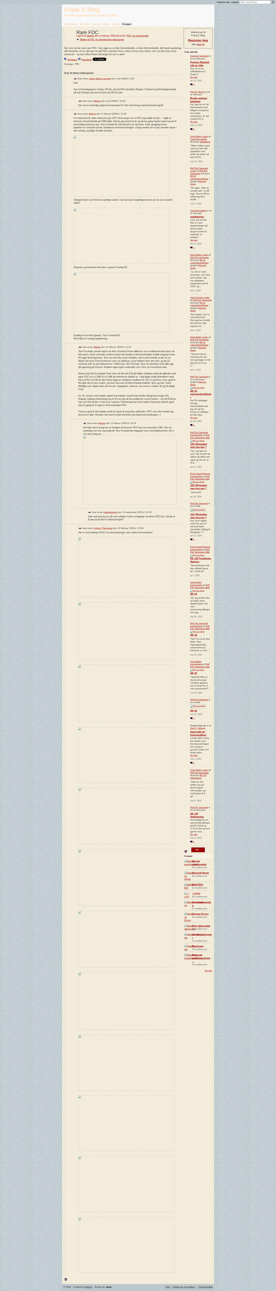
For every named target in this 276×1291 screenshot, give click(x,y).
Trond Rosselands (198, 139)
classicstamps (110, 512)
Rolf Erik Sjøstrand (199, 168)
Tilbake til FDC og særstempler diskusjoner (102, 39)
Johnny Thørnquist (103, 528)
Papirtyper (198, 946)
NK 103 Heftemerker (198, 776)
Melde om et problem (184, 1287)
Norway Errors (200, 914)
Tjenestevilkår (205, 1287)
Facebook (86, 59)
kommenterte (196, 435)
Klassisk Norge (200, 872)
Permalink (75, 78)
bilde (207, 438)
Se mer (194, 77)
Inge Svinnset (196, 297)
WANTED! (197, 884)
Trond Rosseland (198, 210)
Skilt (167, 1287)
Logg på (234, 2)
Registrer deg (223, 2)
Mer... (198, 849)
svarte (205, 136)
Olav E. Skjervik (197, 728)
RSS (66, 1279)
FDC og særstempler (138, 35)
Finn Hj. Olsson (197, 92)
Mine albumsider (201, 926)
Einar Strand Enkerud (200, 474)
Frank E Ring (82, 9)
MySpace (72, 59)
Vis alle (208, 970)
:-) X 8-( (196, 893)
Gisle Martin (195, 136)
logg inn (201, 44)
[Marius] (69, 38)
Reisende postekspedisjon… (201, 958)
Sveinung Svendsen (199, 56)
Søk (273, 2)
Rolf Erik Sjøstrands (198, 172)
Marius (90, 35)
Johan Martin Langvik (100, 78)
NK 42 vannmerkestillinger (199, 177)
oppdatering (205, 142)
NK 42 (193, 594)
